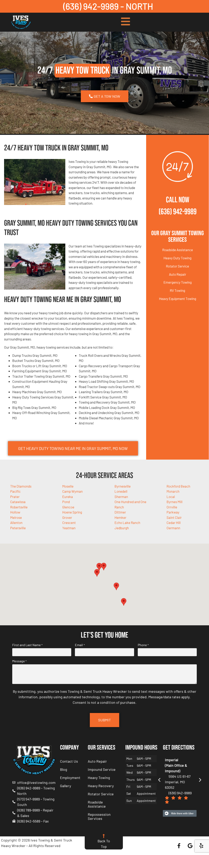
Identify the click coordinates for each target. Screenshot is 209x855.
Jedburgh (122, 528)
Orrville (172, 507)
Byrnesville (123, 486)
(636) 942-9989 (178, 211)
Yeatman (69, 528)
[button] (103, 566)
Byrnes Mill (174, 502)
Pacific (15, 491)
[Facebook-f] (179, 846)
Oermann (173, 528)
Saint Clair (174, 517)
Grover (67, 517)
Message (19, 661)
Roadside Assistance (177, 250)
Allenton (16, 522)
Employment (70, 777)
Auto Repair (177, 274)
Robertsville (19, 507)
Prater (15, 497)
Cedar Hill (174, 522)
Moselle (67, 486)
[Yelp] (201, 846)
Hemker (120, 517)
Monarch (173, 491)
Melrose (16, 517)
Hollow (15, 512)
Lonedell (121, 491)
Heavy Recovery (101, 785)
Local (171, 497)
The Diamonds (20, 486)
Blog (63, 769)
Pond (66, 502)
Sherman (121, 497)
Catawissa (18, 502)
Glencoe (68, 507)
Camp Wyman (72, 491)
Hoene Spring (72, 512)
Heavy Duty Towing (177, 258)
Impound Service (102, 769)
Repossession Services (99, 816)
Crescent (69, 522)
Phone (143, 645)
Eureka (67, 497)
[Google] (190, 846)
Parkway (173, 512)
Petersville (18, 528)
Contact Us (69, 761)
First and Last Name (27, 645)
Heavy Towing (99, 777)
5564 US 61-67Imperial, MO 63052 (178, 782)
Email (79, 645)
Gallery (65, 785)
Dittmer (120, 512)
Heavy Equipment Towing (177, 299)
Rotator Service (177, 266)
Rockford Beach (178, 486)
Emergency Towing (177, 282)
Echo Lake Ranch (127, 522)
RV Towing (177, 290)
